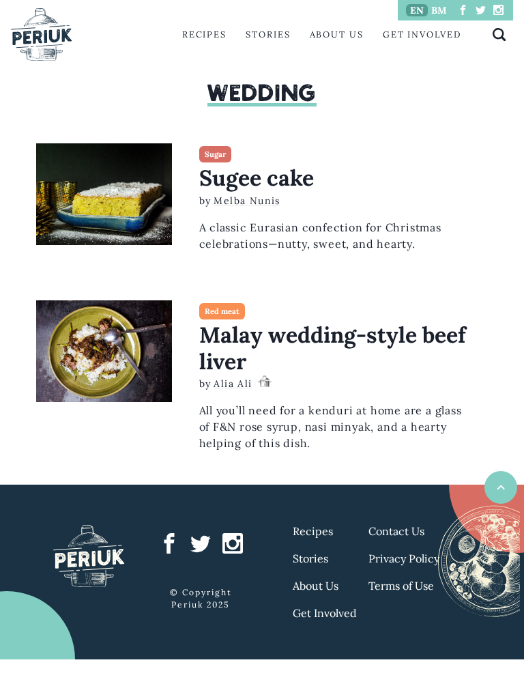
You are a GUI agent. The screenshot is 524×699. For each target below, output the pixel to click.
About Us (337, 34)
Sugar (215, 154)
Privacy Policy (403, 558)
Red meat (222, 311)
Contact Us (396, 531)
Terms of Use (401, 586)
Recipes (204, 34)
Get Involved (422, 34)
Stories (268, 34)
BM (439, 10)
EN (417, 10)
